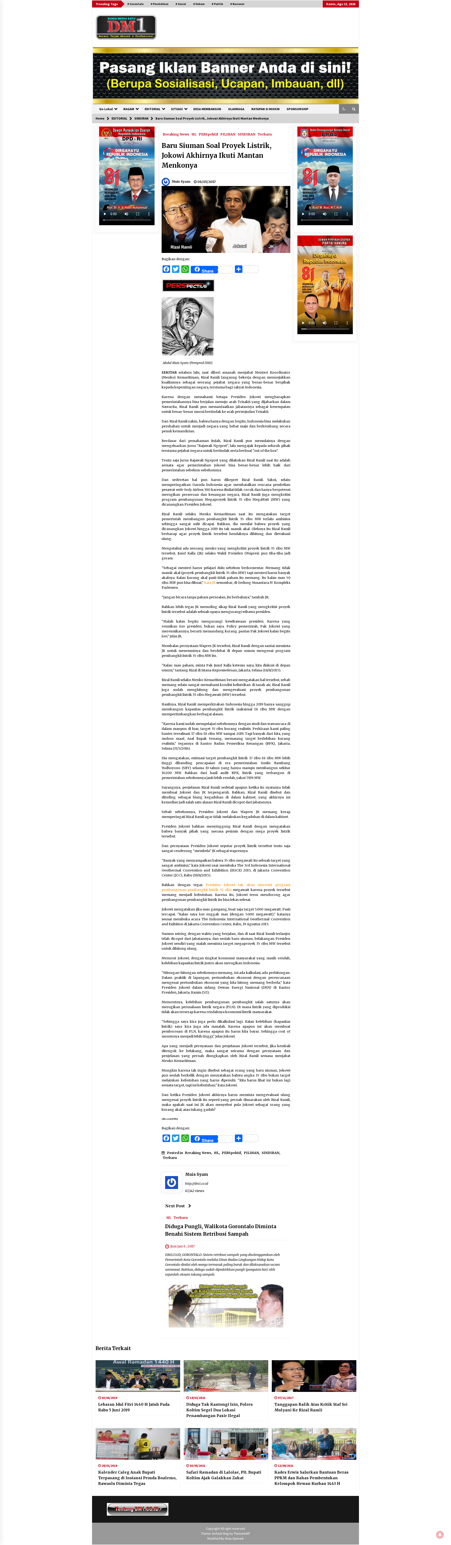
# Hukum (199, 4)
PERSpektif (208, 134)
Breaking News (176, 134)
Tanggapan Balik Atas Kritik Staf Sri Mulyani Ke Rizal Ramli (310, 1407)
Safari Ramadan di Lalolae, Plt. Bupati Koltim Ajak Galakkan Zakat (223, 1475)
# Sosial (180, 4)
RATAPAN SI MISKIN (265, 109)
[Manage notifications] (440, 1534)
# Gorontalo (135, 4)
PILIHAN (227, 134)
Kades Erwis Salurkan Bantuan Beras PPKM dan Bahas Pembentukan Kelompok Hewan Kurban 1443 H (311, 1478)
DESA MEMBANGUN (207, 109)
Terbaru (265, 134)
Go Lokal (106, 109)
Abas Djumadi (234, 1538)
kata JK (210, 583)
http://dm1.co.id (196, 1183)
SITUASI (177, 109)
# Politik (217, 4)
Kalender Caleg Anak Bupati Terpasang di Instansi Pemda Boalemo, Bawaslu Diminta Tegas (137, 1478)
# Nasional (237, 4)
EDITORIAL (152, 109)
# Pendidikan (159, 4)
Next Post (175, 1206)
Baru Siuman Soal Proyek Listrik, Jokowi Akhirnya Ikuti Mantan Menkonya (217, 155)
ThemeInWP (242, 1533)
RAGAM (128, 109)
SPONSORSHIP (297, 109)
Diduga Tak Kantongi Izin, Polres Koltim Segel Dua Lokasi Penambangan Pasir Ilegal (219, 1410)
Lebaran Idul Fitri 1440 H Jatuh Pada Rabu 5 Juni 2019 (134, 1407)
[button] (344, 109)
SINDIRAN (246, 134)
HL (193, 134)
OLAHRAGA (236, 109)
